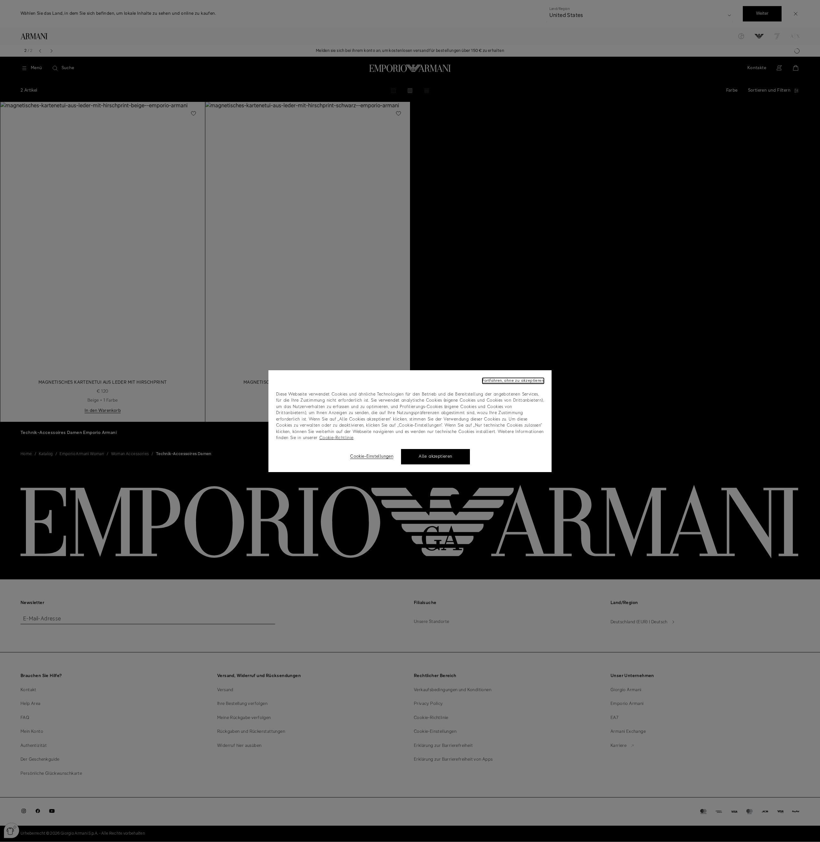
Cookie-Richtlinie (336, 438)
